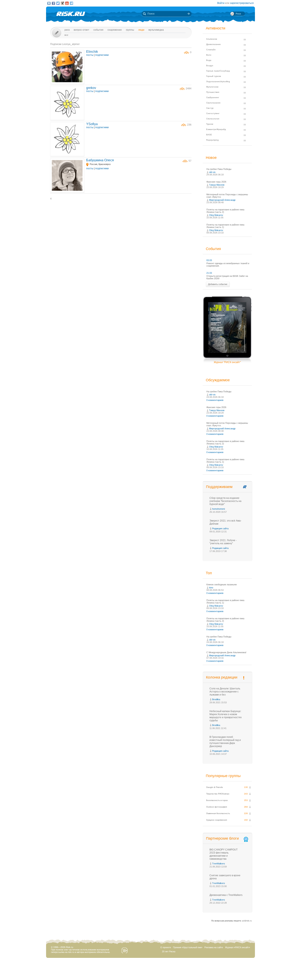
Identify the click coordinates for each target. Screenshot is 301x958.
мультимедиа (156, 29)
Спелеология (212, 119)
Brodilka (216, 699)
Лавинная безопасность (218, 813)
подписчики (102, 55)
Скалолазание (213, 103)
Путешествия (212, 92)
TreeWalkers (218, 863)
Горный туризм (213, 76)
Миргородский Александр (222, 200)
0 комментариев (214, 400)
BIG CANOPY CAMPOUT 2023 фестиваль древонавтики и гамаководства (223, 854)
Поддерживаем (219, 487)
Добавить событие (217, 284)
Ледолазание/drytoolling (218, 81)
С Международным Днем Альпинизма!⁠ (226, 652)
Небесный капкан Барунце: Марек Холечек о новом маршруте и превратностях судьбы (225, 716)
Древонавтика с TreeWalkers (225, 895)
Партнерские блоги (222, 838)
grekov (91, 88)
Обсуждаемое (218, 380)
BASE (209, 134)
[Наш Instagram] (62, 3)
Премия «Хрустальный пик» (187, 947)
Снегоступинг (213, 113)
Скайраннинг (212, 97)
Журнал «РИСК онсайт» (237, 947)
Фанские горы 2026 (216, 182)
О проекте (165, 947)
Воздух (209, 65)
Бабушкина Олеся (100, 160)
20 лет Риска (168, 951)
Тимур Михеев (216, 185)
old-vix (212, 172)
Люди (141, 29)
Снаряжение (115, 29)
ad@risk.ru (247, 921)
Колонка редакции (221, 677)
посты (89, 55)
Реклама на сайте (213, 947)
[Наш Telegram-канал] (71, 3)
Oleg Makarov (216, 215)
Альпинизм (211, 39)
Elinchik (92, 51)
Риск (67, 29)
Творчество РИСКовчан (217, 794)
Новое (211, 158)
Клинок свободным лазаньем (221, 584)
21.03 (209, 273)
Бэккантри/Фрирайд (216, 129)
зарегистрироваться (242, 3)
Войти (220, 3)
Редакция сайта (220, 528)
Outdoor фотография (216, 807)
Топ (209, 573)
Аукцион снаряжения (216, 820)
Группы (130, 29)
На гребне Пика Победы (218, 169)
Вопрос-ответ (81, 29)
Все (66, 35)
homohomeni (218, 509)
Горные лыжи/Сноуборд (218, 71)
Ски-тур (210, 108)
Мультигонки (212, 87)
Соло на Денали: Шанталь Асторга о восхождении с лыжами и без (224, 691)
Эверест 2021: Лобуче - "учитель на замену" (223, 542)
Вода (208, 60)
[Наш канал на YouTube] (67, 3)
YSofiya (92, 124)
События (98, 29)
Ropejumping (212, 140)
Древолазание (213, 44)
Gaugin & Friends (214, 787)
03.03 (209, 260)
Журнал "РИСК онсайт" (227, 362)
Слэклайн (211, 49)
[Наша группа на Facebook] (53, 3)
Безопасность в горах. (217, 800)
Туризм (209, 124)
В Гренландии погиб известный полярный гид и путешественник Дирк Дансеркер (225, 742)
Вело (208, 55)
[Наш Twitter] (58, 3)
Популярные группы (223, 776)
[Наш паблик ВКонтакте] (49, 3)
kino (211, 587)
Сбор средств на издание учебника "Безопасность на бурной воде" (225, 501)
